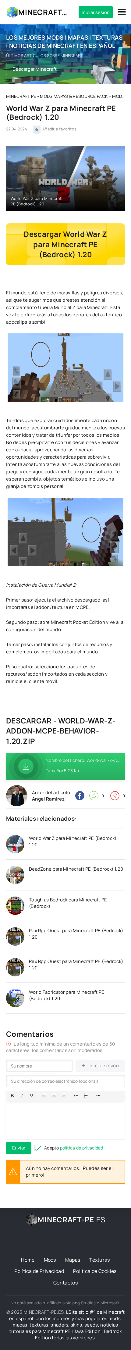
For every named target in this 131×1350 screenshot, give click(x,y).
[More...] (98, 1095)
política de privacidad (81, 1148)
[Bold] (12, 1095)
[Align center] (54, 1095)
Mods (50, 1259)
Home (27, 1259)
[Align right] (64, 1095)
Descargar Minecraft (34, 69)
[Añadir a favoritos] (37, 129)
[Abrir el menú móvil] (122, 12)
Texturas (99, 1259)
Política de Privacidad (39, 1271)
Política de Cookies (95, 1271)
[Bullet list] (76, 1095)
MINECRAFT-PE (43, 12)
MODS (118, 96)
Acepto (73, 1148)
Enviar (18, 1148)
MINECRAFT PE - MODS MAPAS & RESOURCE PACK (57, 96)
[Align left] (44, 1095)
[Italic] (22, 1095)
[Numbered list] (86, 1095)
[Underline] (32, 1095)
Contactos (65, 1282)
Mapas (72, 1259)
